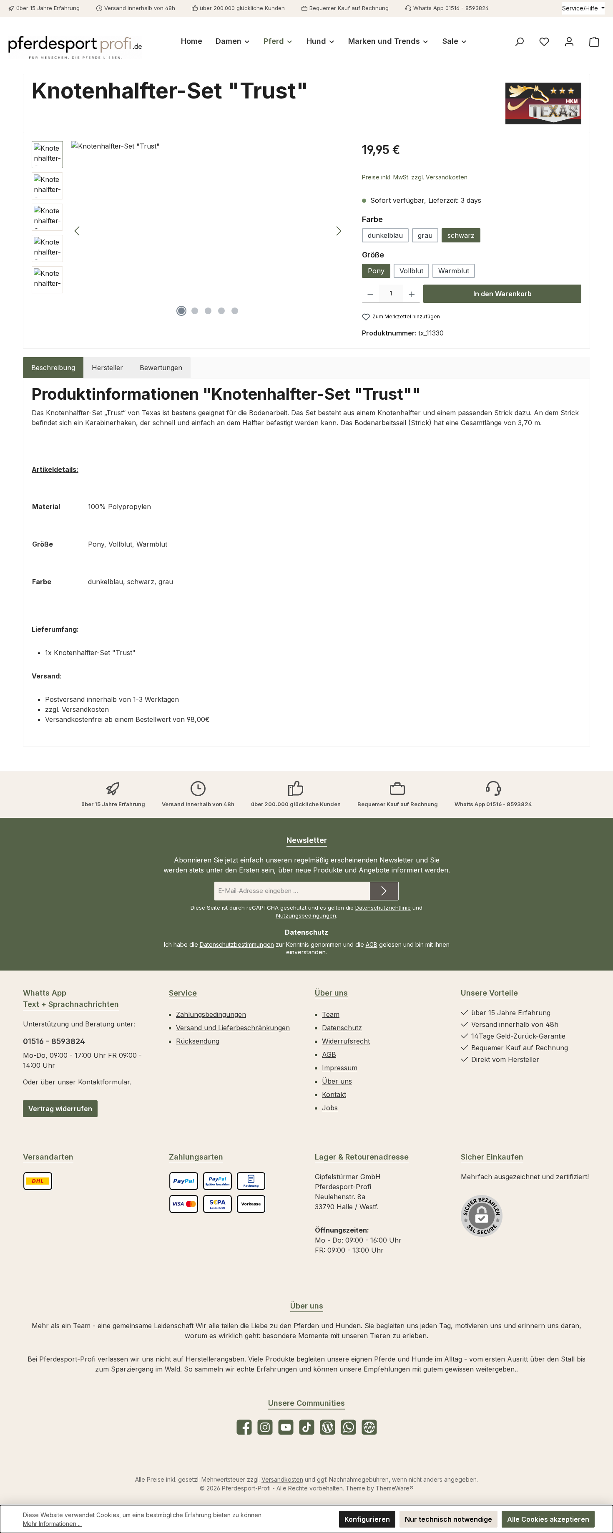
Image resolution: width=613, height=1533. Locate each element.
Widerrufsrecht (346, 1041)
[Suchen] (519, 41)
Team (330, 1014)
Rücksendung (197, 1041)
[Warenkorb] (594, 41)
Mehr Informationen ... (52, 1523)
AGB (371, 944)
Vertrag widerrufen (60, 1108)
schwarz (461, 235)
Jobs (330, 1108)
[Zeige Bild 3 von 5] (208, 311)
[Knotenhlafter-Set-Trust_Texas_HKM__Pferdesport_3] (208, 230)
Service (183, 992)
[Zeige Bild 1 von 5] (181, 311)
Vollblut (411, 271)
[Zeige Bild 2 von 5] (194, 311)
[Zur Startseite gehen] (75, 47)
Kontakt (334, 1094)
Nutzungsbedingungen (306, 915)
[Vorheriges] (77, 231)
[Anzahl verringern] (370, 294)
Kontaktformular (104, 1082)
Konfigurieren (367, 1519)
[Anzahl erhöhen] (411, 294)
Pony (376, 271)
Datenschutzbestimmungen (237, 944)
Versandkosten (282, 1479)
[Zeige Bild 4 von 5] (221, 311)
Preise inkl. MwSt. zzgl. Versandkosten (414, 177)
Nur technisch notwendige (448, 1519)
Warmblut (453, 271)
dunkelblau (385, 235)
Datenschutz (342, 1028)
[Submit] (384, 891)
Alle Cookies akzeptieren (548, 1519)
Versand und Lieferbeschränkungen (233, 1028)
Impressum (339, 1068)
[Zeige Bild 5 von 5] (234, 311)
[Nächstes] (338, 231)
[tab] (53, 367)
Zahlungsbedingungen (211, 1014)
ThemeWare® (395, 1488)
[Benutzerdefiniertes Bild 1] (38, 1181)
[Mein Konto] (569, 41)
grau (425, 235)
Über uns (331, 992)
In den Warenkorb (502, 294)
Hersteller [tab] (107, 367)
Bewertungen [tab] (161, 367)
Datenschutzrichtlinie (383, 907)
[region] (188, 230)
